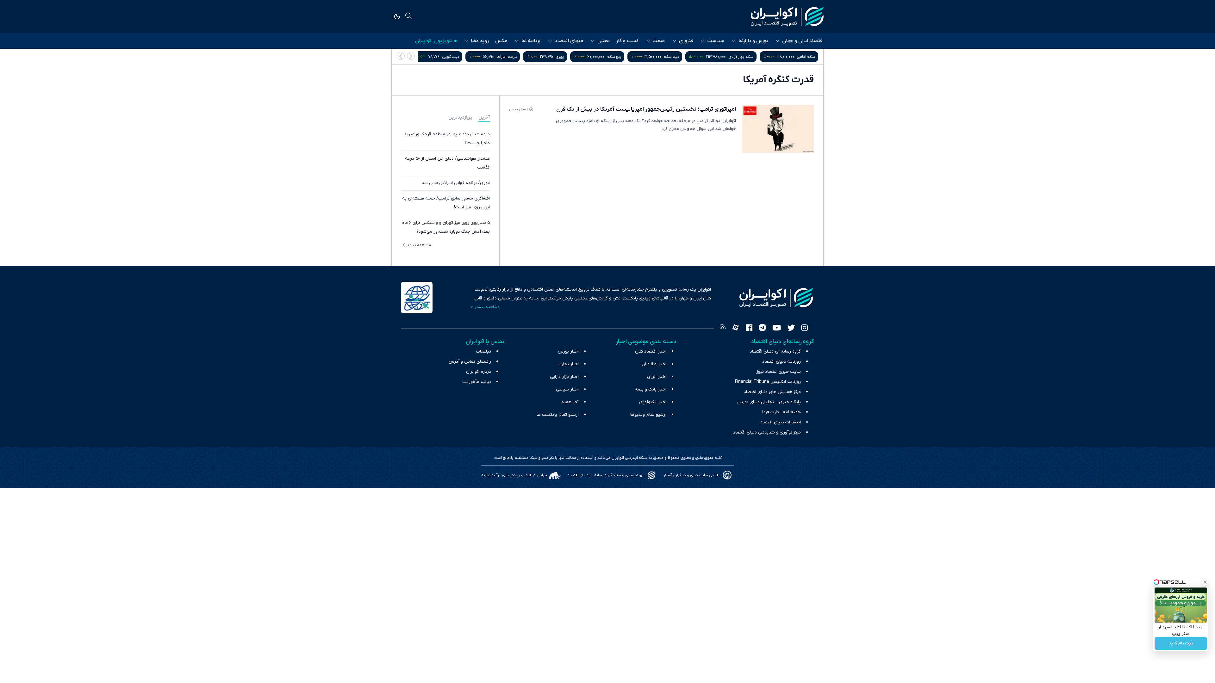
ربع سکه (614, 56)
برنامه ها (530, 41)
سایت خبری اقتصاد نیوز (778, 372)
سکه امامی (806, 56)
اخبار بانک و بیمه (650, 389)
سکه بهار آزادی (740, 56)
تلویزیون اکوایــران (433, 41)
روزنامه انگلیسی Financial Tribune (768, 382)
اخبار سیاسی (567, 389)
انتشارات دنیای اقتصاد (780, 422)
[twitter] (791, 328)
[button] (401, 56)
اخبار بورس (568, 351)
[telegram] (762, 328)
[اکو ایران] (787, 16)
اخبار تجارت (568, 364)
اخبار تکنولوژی (652, 402)
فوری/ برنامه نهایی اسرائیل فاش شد (456, 183)
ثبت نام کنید (1181, 644)
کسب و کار (627, 41)
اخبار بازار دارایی (564, 377)
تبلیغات (483, 351)
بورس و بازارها (753, 41)
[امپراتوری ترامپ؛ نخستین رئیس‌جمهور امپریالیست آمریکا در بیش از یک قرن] (778, 129)
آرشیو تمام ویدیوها (648, 415)
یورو (560, 56)
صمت (659, 41)
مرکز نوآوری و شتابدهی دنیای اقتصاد (767, 432)
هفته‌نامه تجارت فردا (781, 412)
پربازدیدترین (460, 117)
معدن (603, 41)
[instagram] (804, 328)
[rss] (723, 328)
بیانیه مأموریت (476, 382)
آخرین (484, 117)
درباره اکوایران (478, 372)
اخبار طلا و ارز (653, 364)
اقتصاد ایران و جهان (803, 41)
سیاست (715, 41)
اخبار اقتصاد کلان (650, 351)
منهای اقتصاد (569, 41)
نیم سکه (671, 56)
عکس (501, 41)
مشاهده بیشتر (418, 245)
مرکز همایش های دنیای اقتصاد (772, 392)
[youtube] (776, 328)
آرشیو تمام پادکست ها (558, 415)
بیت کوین (450, 56)
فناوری (686, 41)
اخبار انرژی (656, 377)
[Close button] (1205, 582)
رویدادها (480, 41)
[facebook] (749, 328)
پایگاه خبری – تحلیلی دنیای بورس (769, 402)
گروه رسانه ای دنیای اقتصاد (775, 351)
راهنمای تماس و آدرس (470, 362)
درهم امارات (506, 56)
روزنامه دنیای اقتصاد (781, 362)
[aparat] (735, 328)
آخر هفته (570, 402)
